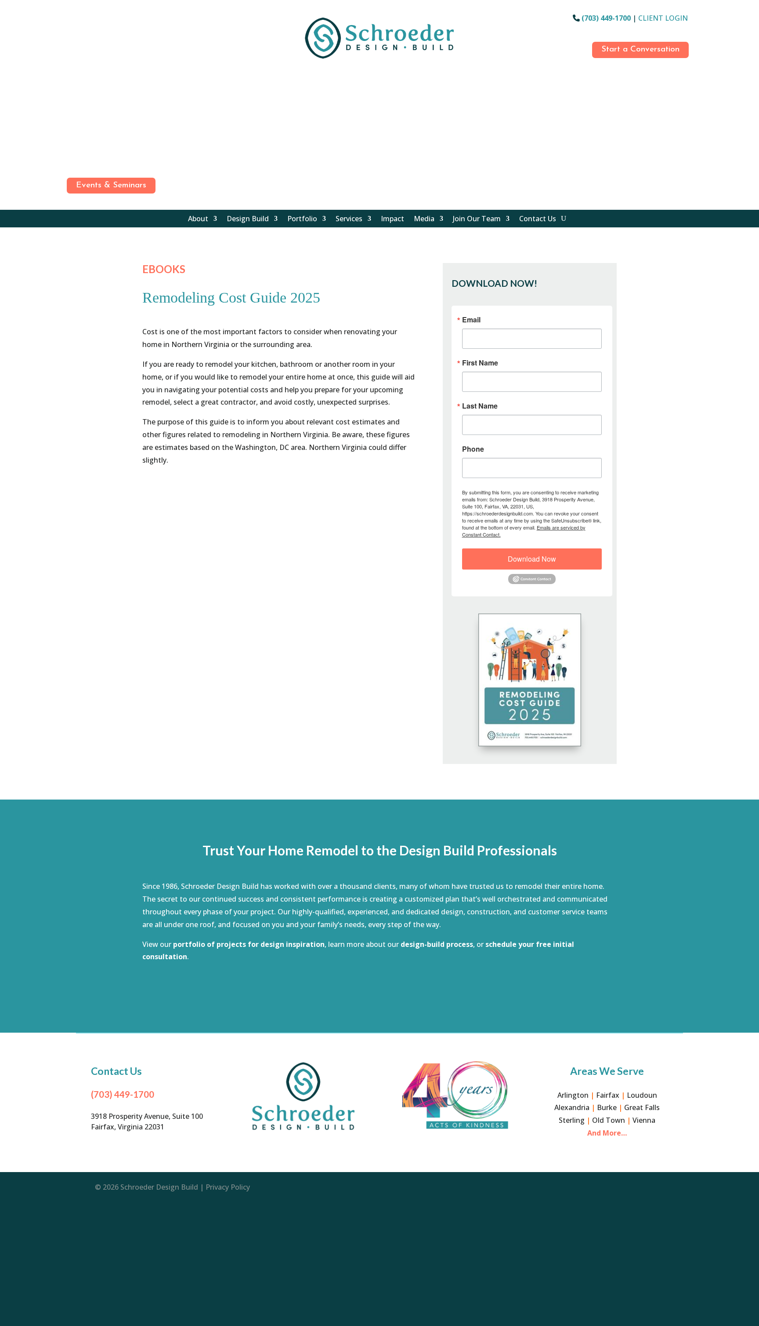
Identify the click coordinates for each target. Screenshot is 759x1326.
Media (424, 219)
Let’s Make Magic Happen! (379, 986)
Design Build (248, 219)
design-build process (437, 944)
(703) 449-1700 (606, 18)
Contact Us (537, 219)
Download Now (532, 559)
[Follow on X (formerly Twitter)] (71, 155)
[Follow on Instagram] (71, 39)
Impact (392, 219)
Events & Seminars (111, 185)
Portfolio (302, 219)
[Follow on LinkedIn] (71, 97)
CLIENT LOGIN (663, 18)
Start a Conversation (640, 49)
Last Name (480, 405)
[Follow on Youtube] (71, 116)
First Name (480, 362)
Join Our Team (477, 219)
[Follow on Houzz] (71, 78)
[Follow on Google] (71, 58)
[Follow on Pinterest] (71, 136)
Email (471, 319)
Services (349, 219)
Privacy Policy (228, 1187)
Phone (473, 449)
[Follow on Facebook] (71, 20)
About (198, 219)
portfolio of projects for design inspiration (249, 944)
